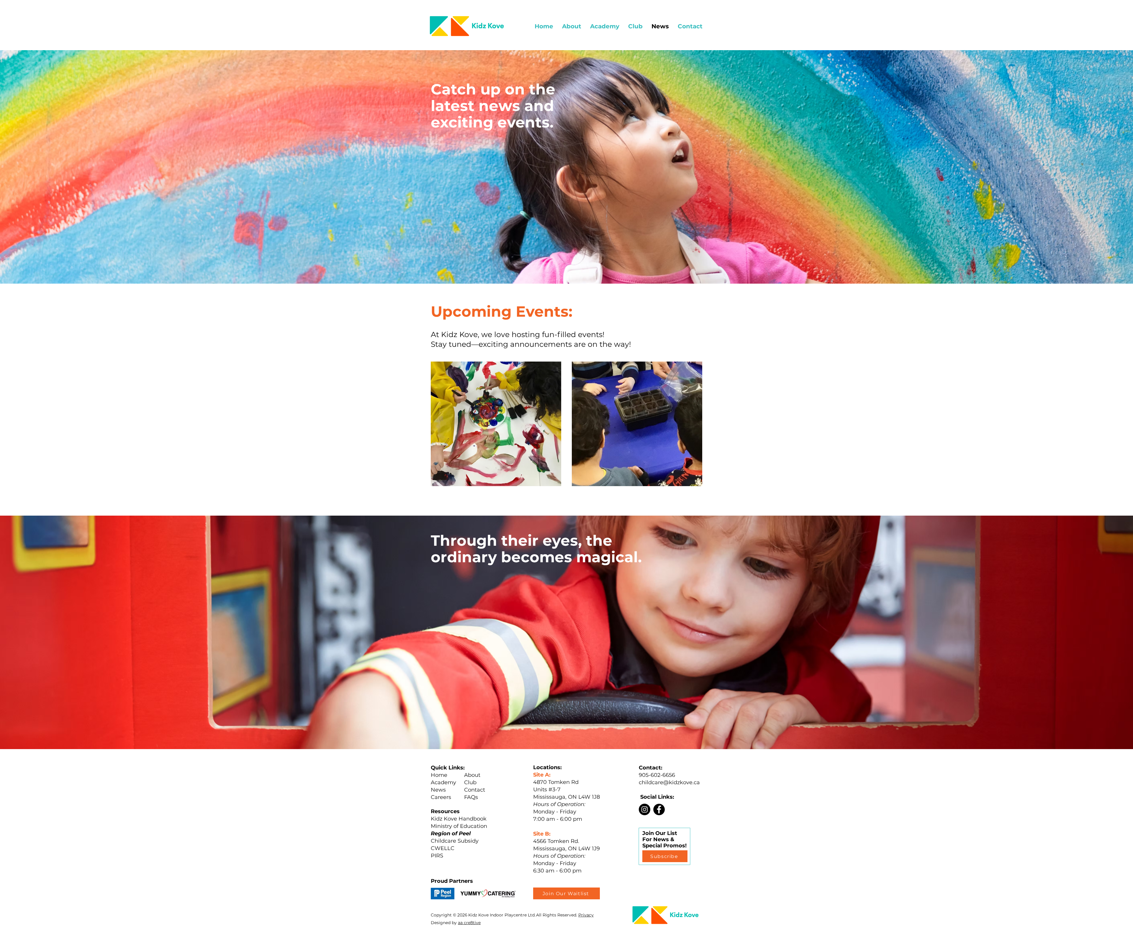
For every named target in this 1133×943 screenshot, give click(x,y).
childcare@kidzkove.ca (669, 782)
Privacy (586, 915)
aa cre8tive (469, 922)
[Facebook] (659, 809)
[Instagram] (644, 809)
